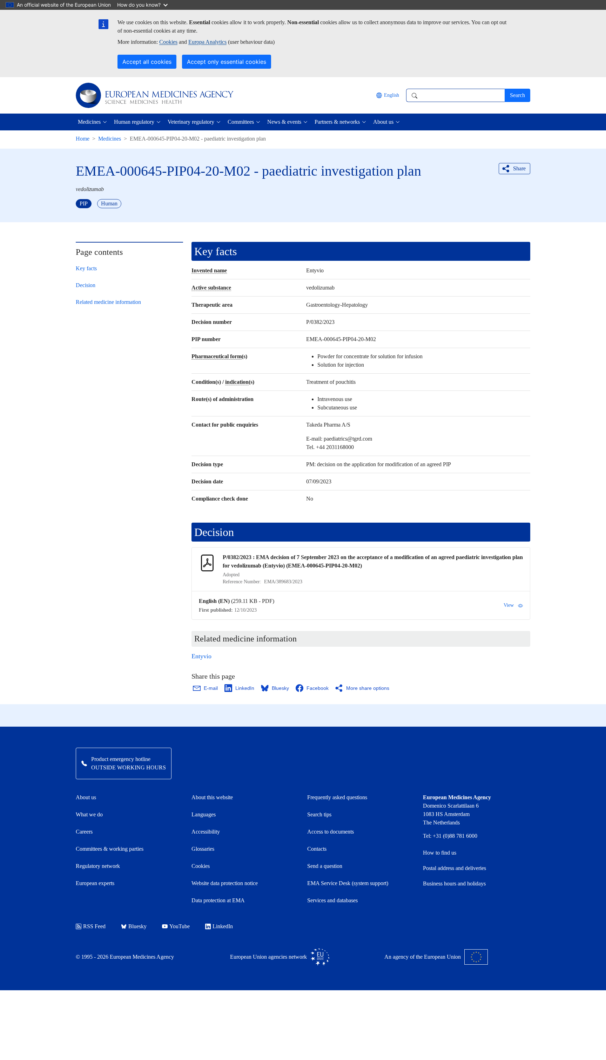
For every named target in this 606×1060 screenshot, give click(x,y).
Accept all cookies (146, 61)
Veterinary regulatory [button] (191, 122)
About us (86, 797)
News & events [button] (284, 122)
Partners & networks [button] (337, 122)
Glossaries (202, 849)
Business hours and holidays (454, 883)
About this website (212, 797)
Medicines (109, 139)
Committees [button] (241, 122)
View (509, 605)
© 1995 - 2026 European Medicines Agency (125, 957)
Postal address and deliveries (454, 868)
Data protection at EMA (218, 900)
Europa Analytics (207, 42)
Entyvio (201, 656)
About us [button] (383, 122)
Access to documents (330, 832)
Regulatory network (98, 866)
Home (82, 139)
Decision (85, 285)
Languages (203, 814)
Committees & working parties (109, 849)
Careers (84, 832)
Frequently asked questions (337, 797)
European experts (95, 883)
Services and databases (332, 900)
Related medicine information (108, 302)
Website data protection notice (224, 883)
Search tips (319, 814)
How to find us (439, 853)
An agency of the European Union (422, 957)
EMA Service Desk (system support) (347, 883)
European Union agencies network (268, 957)
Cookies (168, 42)
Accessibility (205, 832)
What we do (89, 814)
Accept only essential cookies (226, 61)
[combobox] (455, 95)
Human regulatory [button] (134, 122)
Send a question (324, 866)
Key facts (86, 268)
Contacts (316, 849)
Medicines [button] (89, 122)
